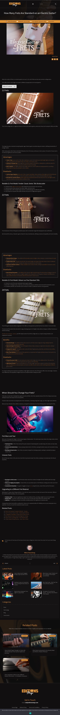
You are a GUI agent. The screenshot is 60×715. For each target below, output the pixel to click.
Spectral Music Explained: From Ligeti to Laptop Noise (21, 592)
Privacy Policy (45, 707)
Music (5, 607)
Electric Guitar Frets (39, 540)
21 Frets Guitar (8, 540)
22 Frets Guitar (14, 540)
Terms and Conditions (34, 707)
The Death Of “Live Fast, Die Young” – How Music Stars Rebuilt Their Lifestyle (50, 593)
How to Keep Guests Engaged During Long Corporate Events (21, 574)
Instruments (51, 21)
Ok (30, 713)
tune (31, 486)
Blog (5, 612)
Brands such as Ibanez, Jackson (9, 333)
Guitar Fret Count (46, 540)
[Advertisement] (30, 70)
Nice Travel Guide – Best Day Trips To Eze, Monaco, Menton (50, 583)
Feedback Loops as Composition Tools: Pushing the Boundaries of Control (21, 583)
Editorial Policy (23, 707)
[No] (58, 711)
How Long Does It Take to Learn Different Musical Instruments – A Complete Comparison (16, 675)
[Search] (55, 4)
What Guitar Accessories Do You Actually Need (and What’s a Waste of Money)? (43, 651)
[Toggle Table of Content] (14, 86)
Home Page (14, 707)
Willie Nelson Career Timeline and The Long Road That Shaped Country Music (50, 574)
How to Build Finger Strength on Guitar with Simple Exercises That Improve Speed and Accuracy (15, 652)
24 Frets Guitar (20, 540)
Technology (6, 610)
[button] (33, 4)
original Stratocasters (16, 186)
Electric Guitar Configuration (28, 540)
